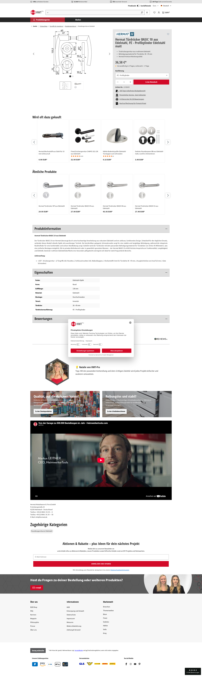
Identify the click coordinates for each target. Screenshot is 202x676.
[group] (52, 141)
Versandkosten (79, 650)
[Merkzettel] (154, 12)
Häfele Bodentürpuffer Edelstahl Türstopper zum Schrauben (114, 152)
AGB (68, 607)
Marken (78, 19)
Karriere (33, 615)
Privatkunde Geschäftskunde (139, 6)
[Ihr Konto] (159, 12)
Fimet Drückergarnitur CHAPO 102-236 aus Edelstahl (84, 152)
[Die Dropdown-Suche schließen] (147, 12)
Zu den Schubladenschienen (116, 411)
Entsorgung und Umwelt (75, 611)
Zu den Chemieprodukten (43, 411)
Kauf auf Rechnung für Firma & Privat (133, 103)
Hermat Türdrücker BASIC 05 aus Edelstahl (82, 207)
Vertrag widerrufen (38, 650)
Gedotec (106, 622)
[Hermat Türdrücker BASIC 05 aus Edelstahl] (85, 190)
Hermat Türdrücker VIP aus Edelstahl (52, 206)
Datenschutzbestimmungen (119, 570)
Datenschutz (71, 615)
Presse (32, 626)
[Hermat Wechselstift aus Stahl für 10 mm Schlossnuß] (53, 135)
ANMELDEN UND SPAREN (101, 564)
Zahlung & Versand (73, 630)
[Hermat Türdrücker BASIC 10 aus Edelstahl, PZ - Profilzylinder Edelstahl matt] (71, 51)
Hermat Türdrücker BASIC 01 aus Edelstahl (146, 207)
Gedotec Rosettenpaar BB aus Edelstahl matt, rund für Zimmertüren (149, 152)
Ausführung (119, 71)
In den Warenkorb (151, 82)
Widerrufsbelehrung (74, 626)
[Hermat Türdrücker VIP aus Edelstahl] (53, 190)
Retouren (70, 622)
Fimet (105, 618)
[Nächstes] (109, 53)
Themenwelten (108, 610)
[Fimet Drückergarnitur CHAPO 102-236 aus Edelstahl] (85, 135)
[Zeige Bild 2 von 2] (73, 76)
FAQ (31, 611)
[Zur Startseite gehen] (37, 12)
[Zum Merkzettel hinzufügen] (168, 34)
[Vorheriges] (33, 53)
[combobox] (92, 12)
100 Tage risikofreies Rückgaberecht (132, 91)
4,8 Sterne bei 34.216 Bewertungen (132, 99)
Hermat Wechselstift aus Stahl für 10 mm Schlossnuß (51, 152)
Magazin (33, 618)
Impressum (71, 618)
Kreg (104, 633)
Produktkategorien (43, 19)
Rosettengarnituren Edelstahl (41, 531)
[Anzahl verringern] (117, 82)
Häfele (105, 626)
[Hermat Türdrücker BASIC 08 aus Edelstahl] (117, 190)
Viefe (105, 629)
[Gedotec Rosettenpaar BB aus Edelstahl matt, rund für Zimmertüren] (149, 135)
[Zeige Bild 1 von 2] (70, 76)
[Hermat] (124, 34)
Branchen (106, 607)
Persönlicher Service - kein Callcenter (133, 95)
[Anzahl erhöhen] (130, 82)
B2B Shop (33, 607)
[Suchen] (142, 12)
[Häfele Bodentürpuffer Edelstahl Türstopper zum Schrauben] (117, 135)
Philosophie (34, 622)
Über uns (33, 630)
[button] (85, 156)
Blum (105, 614)
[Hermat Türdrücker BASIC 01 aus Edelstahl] (149, 190)
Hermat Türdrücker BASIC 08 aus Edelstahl (114, 207)
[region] (71, 59)
